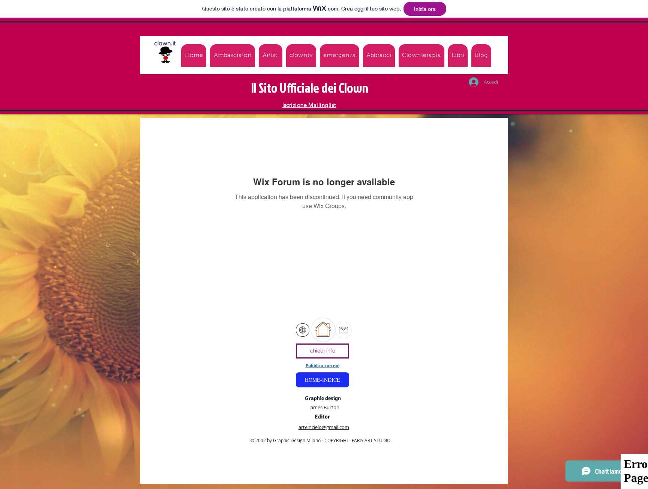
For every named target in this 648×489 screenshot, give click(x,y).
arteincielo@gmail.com (323, 427)
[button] (339, 55)
